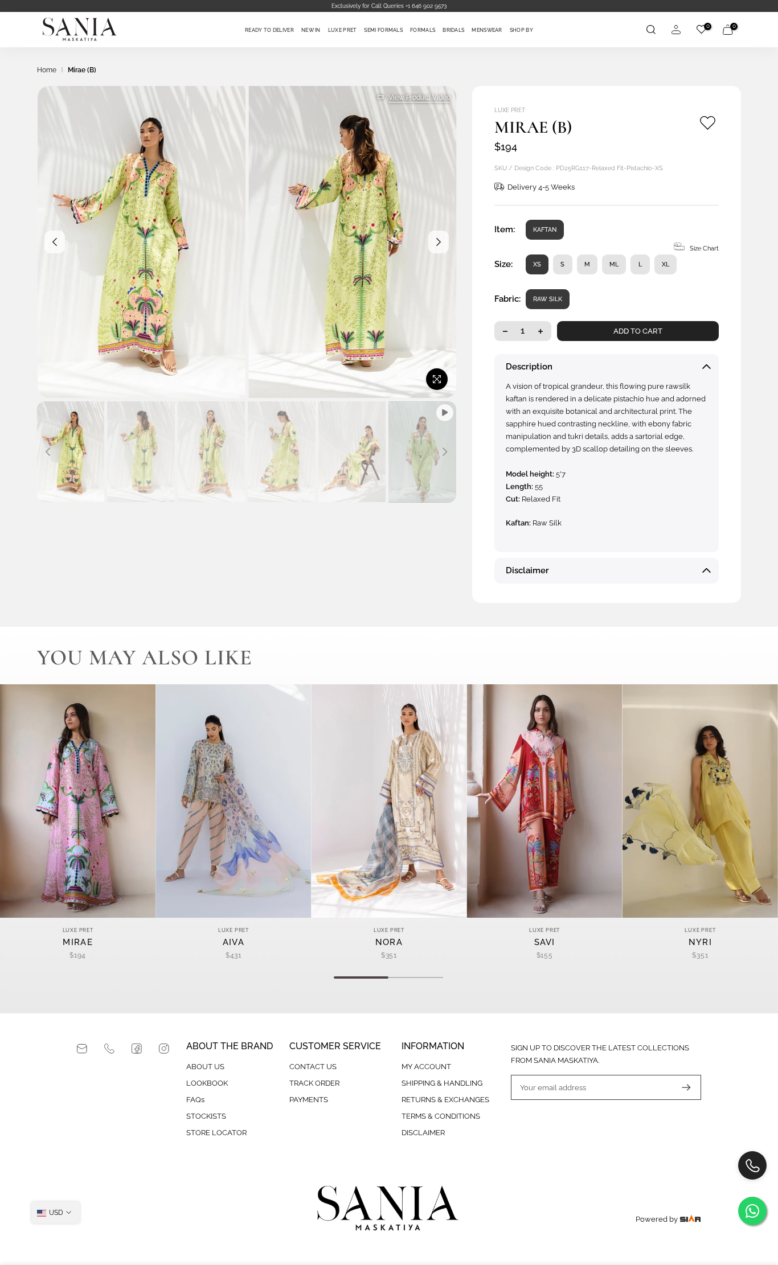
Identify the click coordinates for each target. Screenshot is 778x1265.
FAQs (195, 1099)
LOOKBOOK (207, 1083)
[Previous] (54, 242)
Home (46, 70)
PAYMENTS (308, 1099)
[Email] (82, 1048)
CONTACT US (313, 1066)
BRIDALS (453, 30)
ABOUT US (205, 1066)
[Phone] (109, 1048)
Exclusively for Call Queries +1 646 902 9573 (389, 6)
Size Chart (704, 248)
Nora (389, 942)
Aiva (233, 942)
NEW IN (311, 30)
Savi (544, 942)
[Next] (438, 242)
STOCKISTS (206, 1116)
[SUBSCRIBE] (680, 1087)
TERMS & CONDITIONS (441, 1116)
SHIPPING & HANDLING (442, 1083)
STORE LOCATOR (216, 1132)
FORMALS (422, 30)
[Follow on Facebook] (137, 1048)
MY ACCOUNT (426, 1066)
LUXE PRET (342, 30)
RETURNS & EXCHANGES (445, 1099)
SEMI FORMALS (383, 30)
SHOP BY (521, 30)
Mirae (78, 942)
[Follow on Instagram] (164, 1048)
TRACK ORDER (314, 1083)
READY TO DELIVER (269, 30)
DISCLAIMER (423, 1132)
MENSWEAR (487, 30)
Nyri (700, 942)
